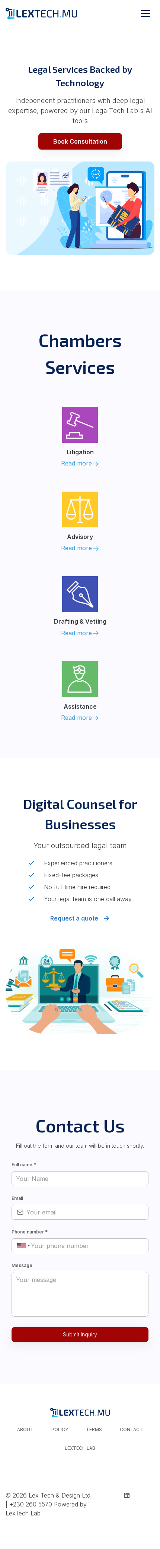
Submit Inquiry (80, 1334)
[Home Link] (41, 13)
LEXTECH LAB (80, 1448)
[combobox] (22, 1245)
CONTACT (131, 1429)
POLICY (59, 1429)
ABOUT (25, 1429)
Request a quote (75, 918)
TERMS (94, 1429)
